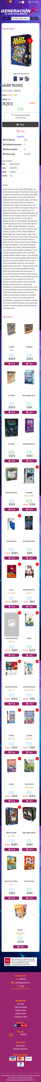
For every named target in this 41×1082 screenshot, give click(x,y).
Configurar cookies (20, 1013)
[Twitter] (18, 1025)
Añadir (21, 124)
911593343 (22, 979)
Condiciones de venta (20, 1016)
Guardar (22, 131)
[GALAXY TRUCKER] (21, 50)
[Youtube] (22, 1025)
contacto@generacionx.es (22, 982)
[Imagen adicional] (15, 78)
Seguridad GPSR (20, 136)
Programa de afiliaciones (20, 1048)
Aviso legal (20, 1004)
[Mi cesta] (19, 2)
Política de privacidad (20, 1007)
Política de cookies (20, 1010)
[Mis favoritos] (7, 2)
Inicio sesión (35, 1)
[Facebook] (15, 1025)
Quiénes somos (20, 1045)
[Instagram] (25, 1025)
